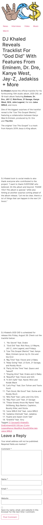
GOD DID (16, 425)
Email (4, 489)
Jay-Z (22, 425)
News (5, 26)
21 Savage (13, 422)
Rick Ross (22, 428)
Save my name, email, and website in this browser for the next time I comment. (19, 511)
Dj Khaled (22, 422)
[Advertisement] (21, 153)
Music (35, 26)
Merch (6, 31)
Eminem (8, 425)
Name (4, 479)
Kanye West (13, 428)
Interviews (16, 26)
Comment (6, 449)
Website (4, 498)
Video (27, 26)
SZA (29, 428)
